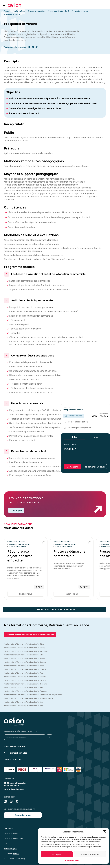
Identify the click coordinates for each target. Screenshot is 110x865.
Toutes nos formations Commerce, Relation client (30, 634)
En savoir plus (25, 594)
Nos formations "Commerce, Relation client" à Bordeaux (25, 684)
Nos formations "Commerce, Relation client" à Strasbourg (26, 651)
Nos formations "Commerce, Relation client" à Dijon (24, 644)
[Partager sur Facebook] (33, 47)
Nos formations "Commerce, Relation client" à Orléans (25, 669)
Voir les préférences (90, 854)
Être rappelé (16, 510)
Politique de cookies (72, 860)
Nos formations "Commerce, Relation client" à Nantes (24, 676)
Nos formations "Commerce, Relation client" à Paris (24, 666)
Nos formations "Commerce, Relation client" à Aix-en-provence (28, 698)
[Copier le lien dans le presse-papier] (36, 47)
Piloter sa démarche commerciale (69, 553)
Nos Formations (19, 11)
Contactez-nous (23, 815)
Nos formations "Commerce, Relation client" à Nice (23, 702)
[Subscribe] (49, 737)
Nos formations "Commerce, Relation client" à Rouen (24, 658)
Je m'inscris (72, 467)
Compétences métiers (36, 11)
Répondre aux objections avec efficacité (19, 555)
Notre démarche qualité (15, 753)
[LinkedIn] (5, 801)
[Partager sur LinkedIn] (29, 47)
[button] (104, 831)
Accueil (7, 11)
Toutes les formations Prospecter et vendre (54, 609)
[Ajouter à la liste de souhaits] (43, 541)
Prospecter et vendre (80, 11)
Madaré (16, 853)
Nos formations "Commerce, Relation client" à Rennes (25, 662)
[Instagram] (11, 801)
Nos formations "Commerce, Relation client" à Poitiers (24, 680)
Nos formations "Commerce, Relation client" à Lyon (23, 706)
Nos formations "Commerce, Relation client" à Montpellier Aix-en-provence (33, 695)
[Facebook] (17, 801)
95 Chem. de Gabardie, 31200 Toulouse (15, 784)
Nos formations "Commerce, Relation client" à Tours (24, 673)
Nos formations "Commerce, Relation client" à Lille (23, 655)
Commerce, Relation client (58, 11)
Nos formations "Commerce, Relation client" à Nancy (24, 647)
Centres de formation (14, 746)
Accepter (56, 854)
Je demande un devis (95, 467)
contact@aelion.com (14, 789)
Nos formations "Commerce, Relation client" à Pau (23, 687)
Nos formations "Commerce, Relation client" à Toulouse (25, 691)
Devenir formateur (13, 759)
